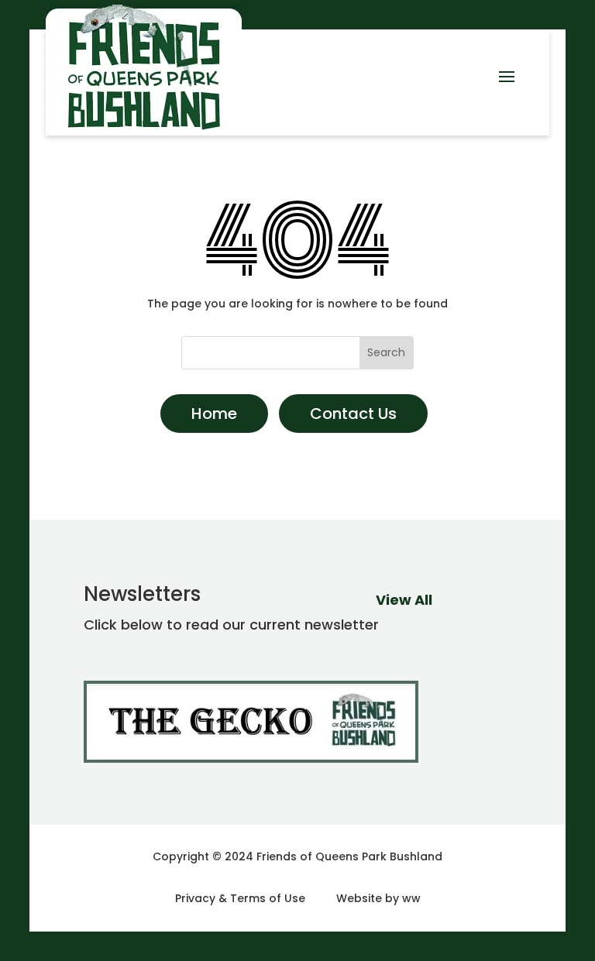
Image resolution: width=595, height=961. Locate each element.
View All (404, 599)
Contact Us (353, 413)
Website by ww (378, 898)
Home (214, 413)
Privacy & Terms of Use (240, 898)
